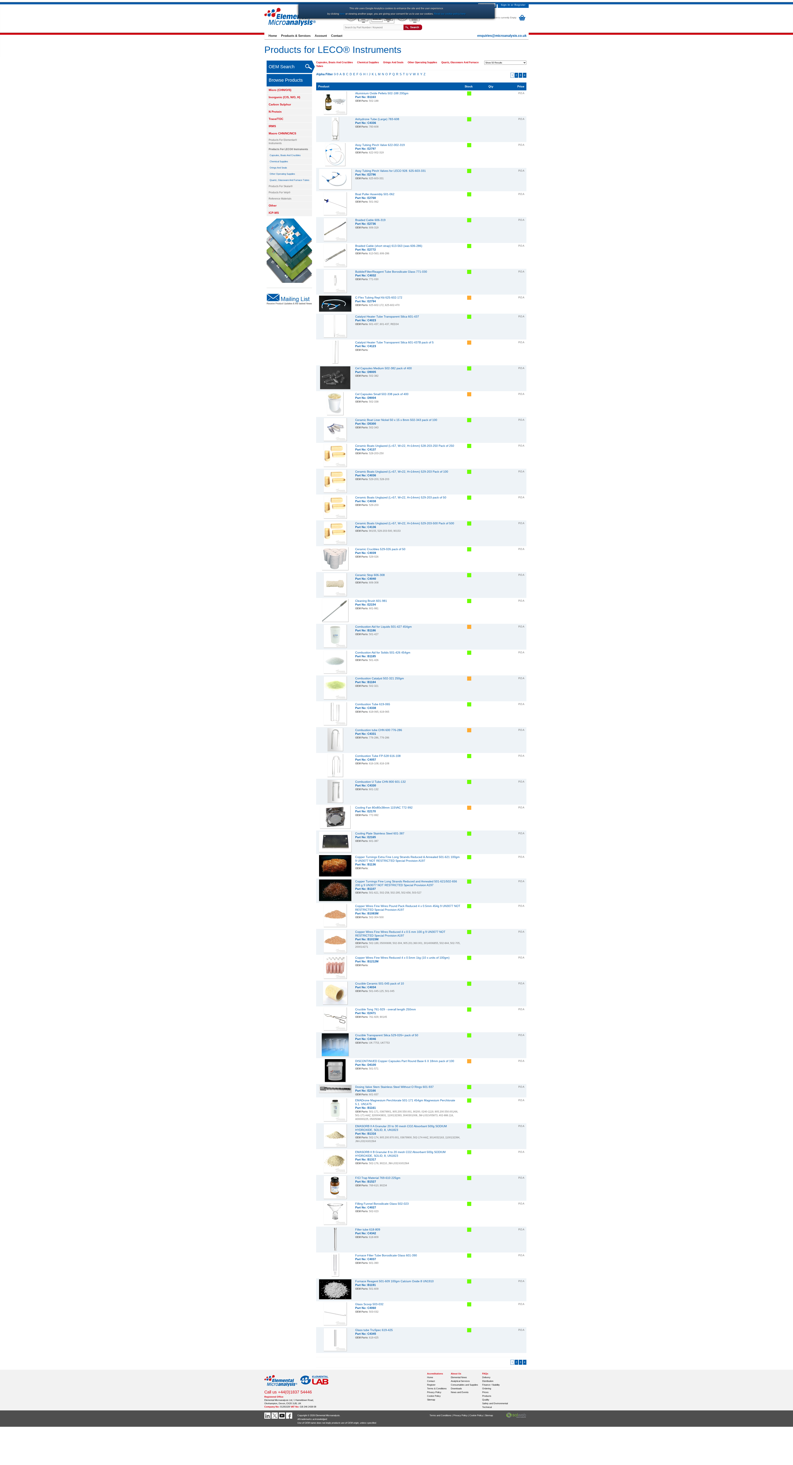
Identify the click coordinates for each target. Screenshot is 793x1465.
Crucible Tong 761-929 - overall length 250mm (385, 1009)
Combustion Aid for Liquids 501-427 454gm (383, 626)
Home (272, 35)
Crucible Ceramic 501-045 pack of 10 (379, 983)
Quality (485, 1399)
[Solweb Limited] (516, 1417)
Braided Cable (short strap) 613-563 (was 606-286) (388, 245)
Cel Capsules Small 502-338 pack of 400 (381, 394)
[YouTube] (282, 1415)
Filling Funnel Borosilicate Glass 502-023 (382, 1203)
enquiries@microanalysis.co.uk (502, 35)
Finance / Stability (491, 1385)
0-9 (336, 74)
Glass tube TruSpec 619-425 (374, 1330)
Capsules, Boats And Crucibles (285, 155)
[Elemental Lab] (314, 1387)
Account (321, 35)
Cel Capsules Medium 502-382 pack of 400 (383, 368)
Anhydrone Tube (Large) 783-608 (377, 119)
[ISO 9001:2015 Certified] (382, 22)
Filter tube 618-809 (367, 1229)
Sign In (505, 5)
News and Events (460, 1392)
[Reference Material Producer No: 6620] (407, 22)
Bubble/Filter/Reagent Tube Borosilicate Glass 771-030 (391, 271)
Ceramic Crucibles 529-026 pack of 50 (380, 549)
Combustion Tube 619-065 (372, 704)
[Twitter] (275, 1415)
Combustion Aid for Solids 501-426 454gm (382, 652)
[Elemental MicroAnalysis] (280, 1387)
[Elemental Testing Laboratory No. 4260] (357, 22)
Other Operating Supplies (282, 174)
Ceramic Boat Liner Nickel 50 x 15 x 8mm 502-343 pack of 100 (396, 420)
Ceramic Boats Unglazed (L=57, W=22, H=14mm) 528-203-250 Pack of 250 (404, 445)
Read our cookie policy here (450, 13)
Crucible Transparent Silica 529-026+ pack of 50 (386, 1035)
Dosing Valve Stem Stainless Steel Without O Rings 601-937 (394, 1087)
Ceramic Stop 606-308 (370, 575)
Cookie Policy (434, 1396)
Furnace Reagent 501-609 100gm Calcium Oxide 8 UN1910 (394, 1281)
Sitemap (431, 1399)
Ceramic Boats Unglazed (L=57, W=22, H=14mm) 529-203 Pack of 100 (401, 471)
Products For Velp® (279, 192)
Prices (485, 1392)
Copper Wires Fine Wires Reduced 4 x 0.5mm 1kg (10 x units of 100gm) (402, 957)
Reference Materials (280, 198)
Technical (487, 1407)
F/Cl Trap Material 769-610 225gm (377, 1177)
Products (486, 1396)
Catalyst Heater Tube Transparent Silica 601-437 (387, 316)
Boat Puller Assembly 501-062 (374, 194)
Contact (336, 35)
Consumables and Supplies (464, 1385)
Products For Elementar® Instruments (283, 142)
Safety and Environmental (495, 1403)
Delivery (486, 1377)
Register (520, 5)
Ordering (486, 1388)
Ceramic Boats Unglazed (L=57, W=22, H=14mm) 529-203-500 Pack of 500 (404, 523)
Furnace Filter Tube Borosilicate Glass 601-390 (386, 1255)
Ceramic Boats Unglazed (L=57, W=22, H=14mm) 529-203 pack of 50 (400, 497)
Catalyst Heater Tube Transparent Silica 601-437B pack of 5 (394, 342)
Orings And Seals (278, 167)
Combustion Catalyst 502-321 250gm (379, 678)
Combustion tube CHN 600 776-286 (378, 730)
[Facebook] (289, 1415)
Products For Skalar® (281, 186)
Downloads (456, 1388)
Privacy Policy (434, 1392)
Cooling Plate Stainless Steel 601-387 (379, 833)
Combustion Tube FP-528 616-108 (378, 756)
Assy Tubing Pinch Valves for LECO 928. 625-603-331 (390, 170)
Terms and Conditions (440, 1415)
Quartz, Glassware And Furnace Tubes (289, 180)
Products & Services (296, 35)
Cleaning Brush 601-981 (371, 600)
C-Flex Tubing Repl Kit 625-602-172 (378, 297)
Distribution (487, 1381)
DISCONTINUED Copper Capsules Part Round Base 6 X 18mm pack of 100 (404, 1061)
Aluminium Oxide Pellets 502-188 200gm (381, 93)
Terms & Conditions (437, 1388)
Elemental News (459, 1377)
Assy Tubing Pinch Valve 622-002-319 (380, 145)
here (342, 13)
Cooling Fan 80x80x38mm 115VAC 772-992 (384, 807)
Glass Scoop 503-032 (369, 1304)
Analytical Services (460, 1381)
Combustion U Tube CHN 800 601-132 (380, 781)
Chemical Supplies (279, 161)
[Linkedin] (268, 1415)
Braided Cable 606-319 (370, 220)
